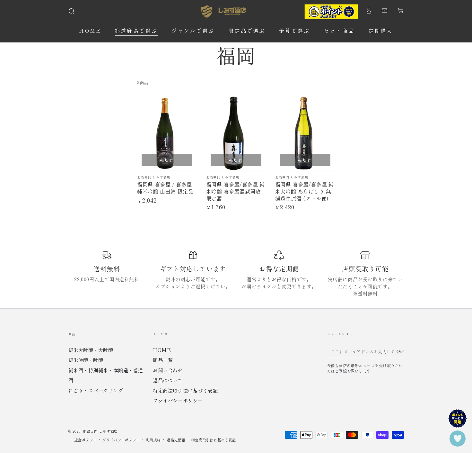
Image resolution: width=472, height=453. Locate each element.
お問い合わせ (168, 370)
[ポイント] (331, 11)
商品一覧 (163, 359)
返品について (168, 380)
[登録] (398, 351)
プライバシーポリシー (178, 400)
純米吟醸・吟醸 (85, 359)
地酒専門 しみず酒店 (100, 431)
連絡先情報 (176, 439)
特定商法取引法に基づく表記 (185, 390)
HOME (162, 349)
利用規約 (153, 439)
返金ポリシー (85, 439)
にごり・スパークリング (95, 390)
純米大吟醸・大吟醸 (90, 349)
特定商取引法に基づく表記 (213, 439)
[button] (71, 11)
